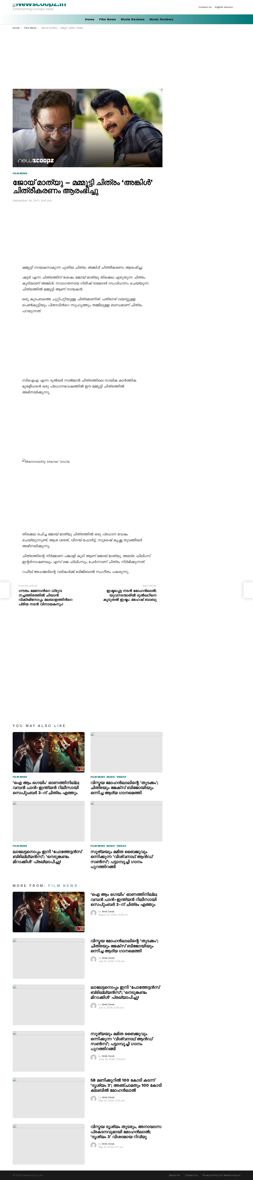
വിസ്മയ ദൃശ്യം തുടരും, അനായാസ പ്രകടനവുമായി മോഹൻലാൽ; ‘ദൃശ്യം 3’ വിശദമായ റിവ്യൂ (126, 1131)
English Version (224, 7)
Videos (121, 777)
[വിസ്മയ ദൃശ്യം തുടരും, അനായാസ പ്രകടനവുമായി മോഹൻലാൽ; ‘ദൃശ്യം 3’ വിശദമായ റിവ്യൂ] (49, 1144)
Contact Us (205, 7)
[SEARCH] (238, 19)
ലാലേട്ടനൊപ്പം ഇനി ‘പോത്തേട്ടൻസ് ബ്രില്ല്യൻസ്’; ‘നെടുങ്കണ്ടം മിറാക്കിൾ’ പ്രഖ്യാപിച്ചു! (47, 856)
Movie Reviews (132, 19)
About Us (174, 1175)
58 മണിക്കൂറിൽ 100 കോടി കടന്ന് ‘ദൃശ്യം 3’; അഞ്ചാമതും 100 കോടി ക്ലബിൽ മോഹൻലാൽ (126, 1085)
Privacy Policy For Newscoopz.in (221, 1175)
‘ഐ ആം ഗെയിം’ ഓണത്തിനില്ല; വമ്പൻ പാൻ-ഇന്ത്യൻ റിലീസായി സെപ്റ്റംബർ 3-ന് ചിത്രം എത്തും (46, 787)
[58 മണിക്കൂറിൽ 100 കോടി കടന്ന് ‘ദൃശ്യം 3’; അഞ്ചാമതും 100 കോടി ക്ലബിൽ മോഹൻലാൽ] (49, 1098)
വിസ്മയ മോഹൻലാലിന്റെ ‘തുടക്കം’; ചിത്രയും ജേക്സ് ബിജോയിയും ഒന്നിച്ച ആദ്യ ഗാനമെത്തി (124, 787)
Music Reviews (161, 19)
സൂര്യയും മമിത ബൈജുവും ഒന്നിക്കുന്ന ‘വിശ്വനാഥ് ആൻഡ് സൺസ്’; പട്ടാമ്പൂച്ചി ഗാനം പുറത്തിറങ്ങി (122, 859)
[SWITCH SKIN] (238, 7)
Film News (107, 19)
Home (89, 19)
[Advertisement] (126, 59)
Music (111, 777)
